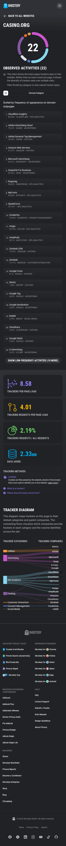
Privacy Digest (12, 669)
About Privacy (41, 727)
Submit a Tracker (42, 708)
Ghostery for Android (45, 681)
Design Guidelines (42, 721)
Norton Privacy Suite (11, 717)
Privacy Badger (9, 730)
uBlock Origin (8, 736)
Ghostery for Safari (44, 662)
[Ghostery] (12, 5)
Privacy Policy (32, 827)
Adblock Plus (8, 704)
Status (5, 756)
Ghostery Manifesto (11, 763)
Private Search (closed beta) (18, 656)
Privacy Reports (9, 769)
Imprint (44, 827)
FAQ (36, 695)
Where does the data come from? (23, 493)
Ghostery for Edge (44, 675)
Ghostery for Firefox (45, 656)
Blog (5, 795)
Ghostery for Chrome (45, 649)
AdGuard (6, 698)
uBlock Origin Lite (10, 743)
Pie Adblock (8, 723)
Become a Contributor (12, 776)
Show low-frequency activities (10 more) (33, 360)
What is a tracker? (16, 488)
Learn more (53, 483)
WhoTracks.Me (12, 662)
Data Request (40, 714)
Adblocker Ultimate (11, 711)
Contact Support (42, 702)
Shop (5, 788)
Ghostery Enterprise (11, 782)
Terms (21, 827)
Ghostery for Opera (44, 669)
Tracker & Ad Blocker (15, 649)
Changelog (7, 801)
